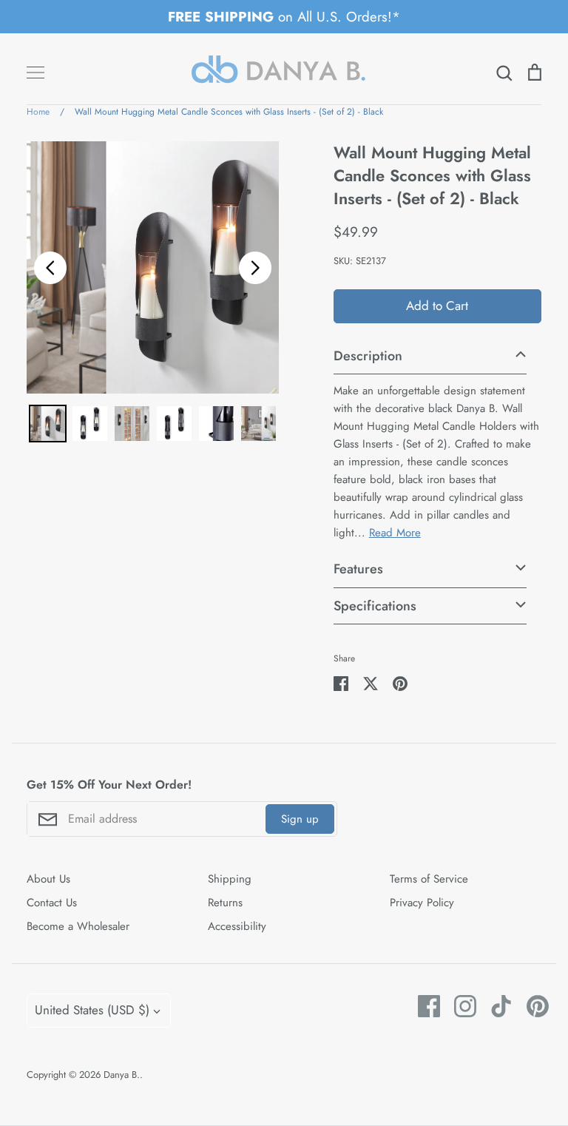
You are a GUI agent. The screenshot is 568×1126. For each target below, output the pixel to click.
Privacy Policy (422, 902)
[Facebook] (423, 1006)
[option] (153, 267)
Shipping (229, 879)
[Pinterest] (532, 1006)
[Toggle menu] (35, 72)
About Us (48, 879)
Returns (225, 902)
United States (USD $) (92, 1010)
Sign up (300, 819)
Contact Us (52, 902)
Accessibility (237, 926)
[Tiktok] (496, 1006)
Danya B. (122, 1075)
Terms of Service (429, 879)
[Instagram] (460, 1006)
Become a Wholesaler (78, 926)
